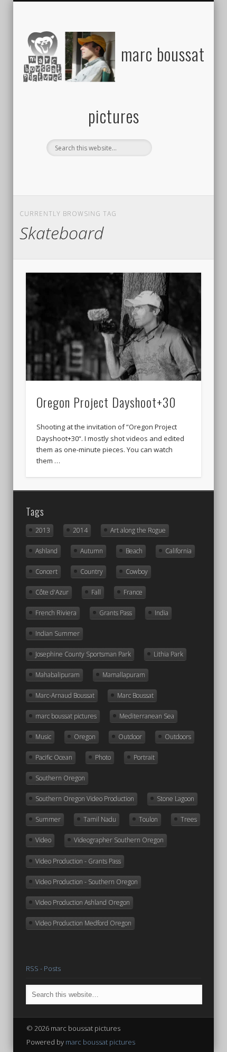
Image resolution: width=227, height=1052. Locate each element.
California (178, 550)
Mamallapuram (123, 674)
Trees (189, 819)
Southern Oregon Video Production (84, 798)
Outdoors (178, 736)
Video (43, 839)
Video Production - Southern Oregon (86, 881)
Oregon (85, 736)
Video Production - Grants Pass (78, 861)
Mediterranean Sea (146, 716)
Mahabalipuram (57, 674)
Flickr (101, 174)
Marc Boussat (135, 695)
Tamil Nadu (99, 819)
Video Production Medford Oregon (83, 923)
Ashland (46, 550)
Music (43, 736)
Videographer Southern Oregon (119, 839)
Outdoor (130, 736)
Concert (46, 571)
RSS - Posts (43, 968)
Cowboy (137, 571)
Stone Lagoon (175, 798)
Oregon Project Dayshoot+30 (106, 401)
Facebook (58, 174)
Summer (48, 819)
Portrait (144, 757)
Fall (96, 592)
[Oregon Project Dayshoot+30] (113, 327)
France (133, 592)
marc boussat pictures (66, 716)
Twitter (79, 174)
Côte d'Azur (52, 592)
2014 (80, 530)
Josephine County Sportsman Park (83, 654)
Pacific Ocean (53, 757)
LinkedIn (166, 174)
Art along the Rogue (138, 530)
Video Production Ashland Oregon (82, 902)
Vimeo (123, 174)
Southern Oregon (60, 778)
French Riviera (56, 612)
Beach (134, 550)
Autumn (91, 550)
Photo (103, 757)
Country (91, 571)
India (161, 612)
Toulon (148, 819)
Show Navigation (175, 94)
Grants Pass (115, 612)
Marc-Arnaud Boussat (64, 695)
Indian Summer (57, 633)
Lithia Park (168, 654)
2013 (42, 530)
